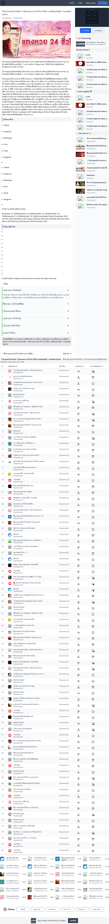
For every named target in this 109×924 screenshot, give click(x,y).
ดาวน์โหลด (102, 3)
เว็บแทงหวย (89, 58)
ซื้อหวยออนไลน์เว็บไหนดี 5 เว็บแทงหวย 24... (27, 425)
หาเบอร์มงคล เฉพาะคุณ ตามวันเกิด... (25, 449)
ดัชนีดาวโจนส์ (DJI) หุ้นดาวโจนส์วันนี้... (26, 565)
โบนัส (80, 3)
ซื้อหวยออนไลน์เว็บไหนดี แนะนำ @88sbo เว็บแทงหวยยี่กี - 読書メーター (19, 353)
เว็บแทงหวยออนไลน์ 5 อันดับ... (23, 492)
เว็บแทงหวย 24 (91, 185)
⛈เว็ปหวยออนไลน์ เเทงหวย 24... (24, 625)
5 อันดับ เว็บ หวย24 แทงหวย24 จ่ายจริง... (26, 455)
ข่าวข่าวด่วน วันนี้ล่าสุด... (21, 401)
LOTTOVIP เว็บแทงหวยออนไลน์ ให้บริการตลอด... (29, 461)
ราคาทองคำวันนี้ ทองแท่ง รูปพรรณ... (25, 467)
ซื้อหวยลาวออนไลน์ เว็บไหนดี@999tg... (26, 759)
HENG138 (16, 431)
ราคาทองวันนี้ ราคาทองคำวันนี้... (24, 473)
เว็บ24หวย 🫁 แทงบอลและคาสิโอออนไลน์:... (27, 832)
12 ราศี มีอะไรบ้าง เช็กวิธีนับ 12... (24, 443)
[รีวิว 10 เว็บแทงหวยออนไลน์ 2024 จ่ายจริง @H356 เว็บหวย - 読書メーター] (80, 183)
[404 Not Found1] (80, 205)
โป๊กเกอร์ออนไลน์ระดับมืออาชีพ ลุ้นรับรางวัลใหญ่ (96, 45)
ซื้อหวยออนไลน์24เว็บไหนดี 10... (23, 753)
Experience (91, 175)
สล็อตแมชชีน (91, 3)
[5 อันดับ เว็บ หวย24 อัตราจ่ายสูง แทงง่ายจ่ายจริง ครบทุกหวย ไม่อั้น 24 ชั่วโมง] (80, 191)
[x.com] (80, 56)
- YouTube (16, 479)
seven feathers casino (98, 909)
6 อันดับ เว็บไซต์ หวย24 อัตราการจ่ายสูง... (27, 698)
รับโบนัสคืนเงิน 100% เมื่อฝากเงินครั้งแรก (95, 42)
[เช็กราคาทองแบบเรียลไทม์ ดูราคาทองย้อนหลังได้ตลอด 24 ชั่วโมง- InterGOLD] (80, 139)
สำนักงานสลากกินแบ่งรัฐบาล (22, 728)
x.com (88, 55)
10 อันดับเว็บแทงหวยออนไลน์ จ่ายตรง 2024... (28, 382)
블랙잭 (23, 909)
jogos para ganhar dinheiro (38, 909)
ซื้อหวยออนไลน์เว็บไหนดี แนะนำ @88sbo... (27, 540)
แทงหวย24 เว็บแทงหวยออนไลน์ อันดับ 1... (27, 704)
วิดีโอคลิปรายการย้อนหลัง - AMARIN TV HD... (28, 407)
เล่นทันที (73, 920)
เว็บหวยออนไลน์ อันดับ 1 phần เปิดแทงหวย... (28, 370)
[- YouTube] (80, 70)
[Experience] (80, 176)
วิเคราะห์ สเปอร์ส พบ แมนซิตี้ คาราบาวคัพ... (27, 577)
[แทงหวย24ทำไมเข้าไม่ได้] (80, 198)
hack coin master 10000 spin (68, 909)
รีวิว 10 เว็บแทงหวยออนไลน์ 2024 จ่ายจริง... (27, 419)
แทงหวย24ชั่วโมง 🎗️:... (21, 552)
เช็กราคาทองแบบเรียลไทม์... (22, 789)
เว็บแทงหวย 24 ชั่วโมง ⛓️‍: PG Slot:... (25, 838)
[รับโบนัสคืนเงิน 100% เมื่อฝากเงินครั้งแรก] (33, 920)
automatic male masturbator (53, 909)
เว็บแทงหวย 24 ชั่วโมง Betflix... (23, 504)
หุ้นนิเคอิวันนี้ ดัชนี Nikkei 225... (23, 486)
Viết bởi (66, 353)
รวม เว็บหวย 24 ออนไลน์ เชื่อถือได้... (25, 437)
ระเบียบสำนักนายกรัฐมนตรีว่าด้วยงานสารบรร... (29, 595)
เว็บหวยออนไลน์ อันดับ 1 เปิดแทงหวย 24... (27, 413)
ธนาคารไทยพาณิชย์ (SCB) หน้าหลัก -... (26, 747)
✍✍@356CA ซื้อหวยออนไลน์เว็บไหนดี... (27, 783)
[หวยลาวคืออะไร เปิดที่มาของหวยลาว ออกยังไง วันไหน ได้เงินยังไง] (80, 63)
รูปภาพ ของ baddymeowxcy (22, 376)
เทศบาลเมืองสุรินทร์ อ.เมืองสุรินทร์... (25, 643)
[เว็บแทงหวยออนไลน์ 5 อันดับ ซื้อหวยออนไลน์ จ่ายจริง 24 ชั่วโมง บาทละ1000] (80, 169)
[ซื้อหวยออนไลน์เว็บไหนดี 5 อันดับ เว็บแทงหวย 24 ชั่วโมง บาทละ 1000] (80, 147)
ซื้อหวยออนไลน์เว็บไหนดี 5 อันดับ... (24, 631)
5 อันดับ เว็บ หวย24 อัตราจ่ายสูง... (24, 388)
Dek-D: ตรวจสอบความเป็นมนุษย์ (24, 528)
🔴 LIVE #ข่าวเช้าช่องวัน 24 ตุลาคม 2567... (27, 583)
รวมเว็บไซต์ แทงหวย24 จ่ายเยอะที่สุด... (26, 546)
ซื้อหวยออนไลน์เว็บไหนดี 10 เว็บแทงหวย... (27, 522)
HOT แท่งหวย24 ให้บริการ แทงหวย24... (26, 777)
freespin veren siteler (83, 909)
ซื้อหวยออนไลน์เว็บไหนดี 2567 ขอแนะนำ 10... (28, 516)
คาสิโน (72, 3)
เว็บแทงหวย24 (91, 141)
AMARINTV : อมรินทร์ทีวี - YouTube (25, 498)
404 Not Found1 (18, 394)
